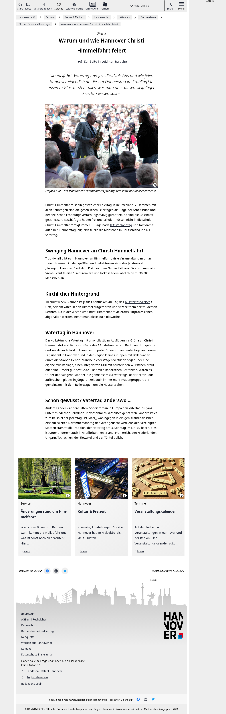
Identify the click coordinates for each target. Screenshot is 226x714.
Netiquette (27, 637)
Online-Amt (91, 8)
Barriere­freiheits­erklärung (37, 631)
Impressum (28, 613)
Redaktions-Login (31, 683)
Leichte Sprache (74, 8)
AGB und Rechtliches (34, 619)
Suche (170, 8)
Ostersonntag (122, 225)
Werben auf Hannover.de (37, 642)
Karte (28, 8)
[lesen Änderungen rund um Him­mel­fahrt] (44, 507)
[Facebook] (47, 571)
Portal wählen (141, 6)
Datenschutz (29, 625)
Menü (181, 8)
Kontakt (26, 648)
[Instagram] (56, 571)
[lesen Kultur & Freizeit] (101, 507)
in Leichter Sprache (105, 62)
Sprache (58, 8)
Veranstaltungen (43, 8)
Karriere (105, 8)
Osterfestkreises (139, 302)
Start (20, 8)
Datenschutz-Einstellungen (37, 654)
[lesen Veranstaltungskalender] (158, 507)
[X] (64, 571)
